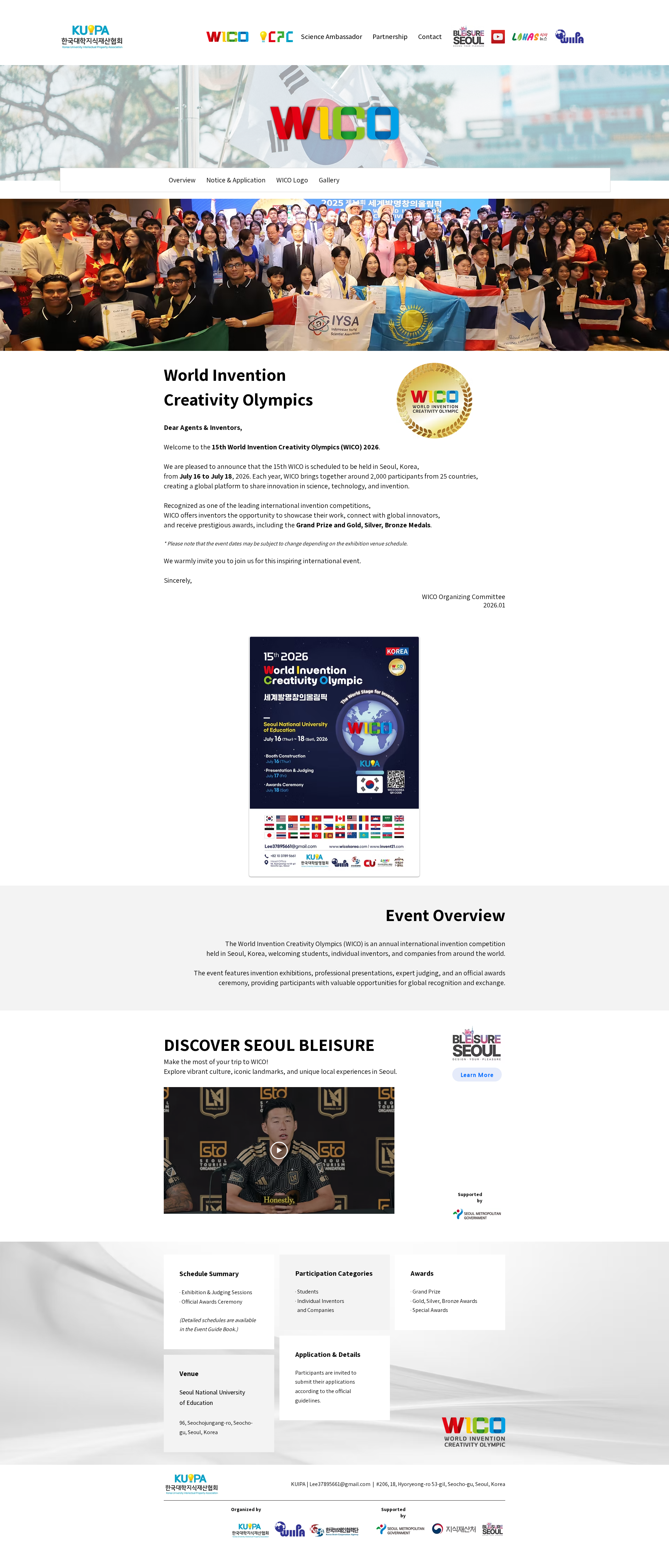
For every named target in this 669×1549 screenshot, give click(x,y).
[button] (182, 180)
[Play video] (279, 1150)
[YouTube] (498, 37)
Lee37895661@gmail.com (339, 1484)
